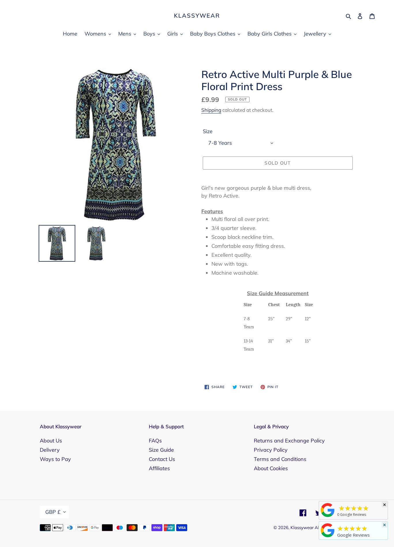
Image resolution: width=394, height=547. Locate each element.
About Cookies (271, 468)
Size (208, 131)
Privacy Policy (271, 449)
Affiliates (159, 468)
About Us (51, 440)
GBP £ (53, 512)
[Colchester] (327, 516)
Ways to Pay (55, 459)
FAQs (155, 440)
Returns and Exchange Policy (289, 440)
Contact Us (162, 459)
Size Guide (161, 449)
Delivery (50, 449)
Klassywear (197, 15)
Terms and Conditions (280, 459)
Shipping (211, 110)
